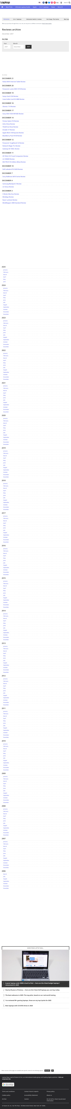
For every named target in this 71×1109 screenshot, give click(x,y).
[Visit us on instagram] (52, 3)
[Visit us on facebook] (44, 3)
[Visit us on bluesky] (49, 3)
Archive (4, 1099)
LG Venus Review (8, 187)
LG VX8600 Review (9, 159)
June (4, 281)
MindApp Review (8, 197)
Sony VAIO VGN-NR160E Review (13, 114)
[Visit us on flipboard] (55, 3)
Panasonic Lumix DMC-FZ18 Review (14, 89)
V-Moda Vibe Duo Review (11, 194)
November (6, 312)
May (4, 279)
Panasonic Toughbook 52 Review (13, 143)
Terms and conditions (8, 1091)
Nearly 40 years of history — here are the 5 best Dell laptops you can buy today (32, 990)
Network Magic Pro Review (11, 146)
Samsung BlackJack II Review (12, 184)
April (4, 277)
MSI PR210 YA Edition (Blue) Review (14, 162)
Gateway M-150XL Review (11, 149)
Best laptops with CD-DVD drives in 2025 (19, 1006)
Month (15, 43)
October (5, 309)
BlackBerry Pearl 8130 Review (12, 136)
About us (49, 1095)
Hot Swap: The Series (52, 19)
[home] (2, 7)
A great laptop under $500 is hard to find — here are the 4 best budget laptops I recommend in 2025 (32, 984)
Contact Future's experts (31, 1091)
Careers (26, 1099)
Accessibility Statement (31, 1095)
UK (52, 1070)
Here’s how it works (47, 23)
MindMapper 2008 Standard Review (14, 203)
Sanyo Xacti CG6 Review (10, 96)
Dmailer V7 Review (9, 130)
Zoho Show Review (9, 124)
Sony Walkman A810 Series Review (14, 177)
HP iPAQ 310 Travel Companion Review (15, 156)
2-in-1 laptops (17, 19)
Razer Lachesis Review (10, 200)
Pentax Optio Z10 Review (11, 121)
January (5, 270)
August (5, 305)
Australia (47, 1070)
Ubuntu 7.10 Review (9, 106)
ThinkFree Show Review (10, 127)
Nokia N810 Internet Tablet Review (14, 82)
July (4, 302)
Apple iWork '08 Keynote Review (13, 133)
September (6, 307)
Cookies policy (6, 1095)
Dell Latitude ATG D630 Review (13, 169)
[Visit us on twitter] (46, 3)
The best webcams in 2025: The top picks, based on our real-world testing (30, 995)
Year (5, 43)
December (6, 314)
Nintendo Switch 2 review (33, 19)
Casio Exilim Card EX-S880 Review (13, 99)
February (5, 272)
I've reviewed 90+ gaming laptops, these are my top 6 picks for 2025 (28, 1000)
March (5, 274)
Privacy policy (50, 1091)
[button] (67, 2)
